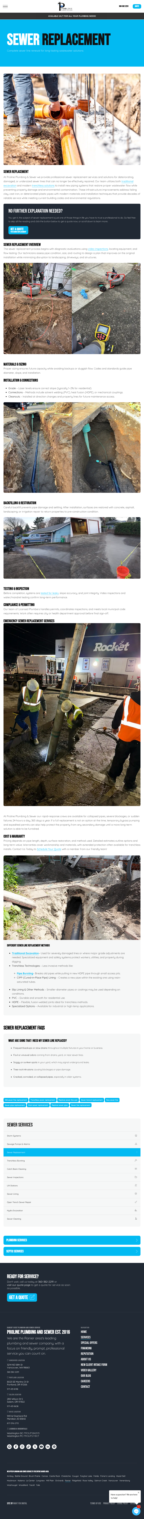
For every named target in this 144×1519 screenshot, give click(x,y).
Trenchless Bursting (16, 1160)
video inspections (98, 248)
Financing (86, 1348)
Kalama (21, 1480)
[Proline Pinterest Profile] (54, 1446)
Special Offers (89, 1343)
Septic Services (15, 1251)
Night (15, 1503)
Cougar (75, 1476)
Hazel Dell (120, 1476)
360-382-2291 (124, 6)
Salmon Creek (100, 1480)
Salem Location (15, 1394)
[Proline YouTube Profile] (41, 1446)
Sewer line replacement (80, 1105)
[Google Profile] (9, 1446)
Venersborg (124, 1480)
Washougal (12, 1485)
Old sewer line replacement (16, 1100)
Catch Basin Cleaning (16, 1169)
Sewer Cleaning (14, 1219)
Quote (137, 6)
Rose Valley (88, 1480)
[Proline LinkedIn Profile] (47, 1446)
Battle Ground (21, 1476)
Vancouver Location (17, 1360)
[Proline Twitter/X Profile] (35, 1446)
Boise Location (15, 1412)
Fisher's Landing (107, 1476)
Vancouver (113, 1480)
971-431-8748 (12, 1389)
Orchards (59, 1480)
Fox (19, 1503)
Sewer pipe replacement (15, 1105)
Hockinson (11, 1480)
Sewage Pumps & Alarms (18, 1144)
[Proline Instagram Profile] (22, 1446)
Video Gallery (88, 1370)
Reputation (87, 1354)
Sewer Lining (13, 1194)
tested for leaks (49, 593)
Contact (85, 1387)
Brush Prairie (34, 1476)
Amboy (10, 1476)
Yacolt (32, 1485)
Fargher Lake (86, 1476)
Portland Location (16, 1377)
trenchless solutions (43, 185)
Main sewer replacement (38, 1105)
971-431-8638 (12, 1406)
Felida (96, 1476)
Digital (24, 1503)
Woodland (23, 1485)
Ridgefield (76, 1480)
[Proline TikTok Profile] (28, 1446)
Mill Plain (50, 1480)
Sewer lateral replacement (92, 1100)
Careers (85, 1381)
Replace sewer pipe (60, 1105)
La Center (30, 1480)
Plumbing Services (16, 1240)
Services (86, 1337)
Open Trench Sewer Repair (19, 1202)
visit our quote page (18, 1285)
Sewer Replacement (16, 1152)
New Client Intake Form (94, 1365)
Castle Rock (54, 1476)
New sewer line (112, 1100)
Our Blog (86, 1376)
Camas (45, 1476)
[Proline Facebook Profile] (16, 1446)
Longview (40, 1480)
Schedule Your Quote (49, 849)
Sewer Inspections (15, 1177)
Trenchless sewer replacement (43, 1100)
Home (84, 1332)
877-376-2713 (13, 1423)
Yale (38, 1485)
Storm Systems (14, 1135)
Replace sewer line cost (68, 1100)
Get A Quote (18, 230)
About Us (86, 1359)
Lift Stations (12, 1185)
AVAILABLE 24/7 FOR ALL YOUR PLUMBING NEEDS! (72, 16)
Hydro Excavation (15, 1210)
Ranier (68, 1480)
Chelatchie (66, 1476)
